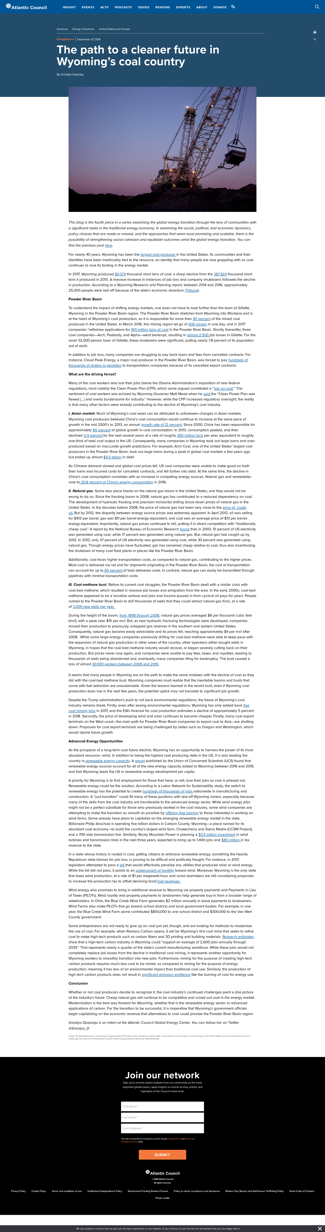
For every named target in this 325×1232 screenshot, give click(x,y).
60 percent (113, 570)
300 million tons (190, 435)
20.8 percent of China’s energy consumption (116, 482)
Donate (219, 7)
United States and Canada (114, 29)
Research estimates (238, 936)
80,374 (120, 274)
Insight (69, 7)
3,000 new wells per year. (94, 606)
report (140, 760)
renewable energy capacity (107, 760)
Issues (143, 7)
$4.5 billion (112, 456)
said (207, 393)
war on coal (223, 388)
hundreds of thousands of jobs (168, 791)
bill (122, 864)
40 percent (201, 318)
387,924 (220, 274)
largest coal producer (158, 254)
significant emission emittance (166, 974)
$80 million (231, 839)
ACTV (104, 7)
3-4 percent (93, 435)
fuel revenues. (168, 881)
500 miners (197, 324)
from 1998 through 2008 (139, 615)
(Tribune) (192, 290)
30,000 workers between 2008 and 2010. (125, 663)
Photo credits (163, 1198)
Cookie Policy (38, 1191)
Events (88, 7)
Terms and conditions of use (67, 1191)
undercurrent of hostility (155, 870)
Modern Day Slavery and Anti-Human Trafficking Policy (254, 1191)
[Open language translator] (233, 7)
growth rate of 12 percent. (161, 424)
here (108, 245)
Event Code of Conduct (301, 1191)
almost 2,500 (198, 334)
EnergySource (65, 39)
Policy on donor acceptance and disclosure (197, 1191)
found (184, 529)
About (202, 7)
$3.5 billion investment (217, 834)
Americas (62, 29)
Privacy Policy (174, 1139)
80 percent (102, 429)
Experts (183, 7)
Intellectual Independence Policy (105, 1191)
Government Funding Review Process (148, 1191)
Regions (162, 7)
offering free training (182, 812)
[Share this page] (314, 39)
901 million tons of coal (149, 329)
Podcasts (123, 7)
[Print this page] (314, 32)
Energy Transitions (83, 29)
